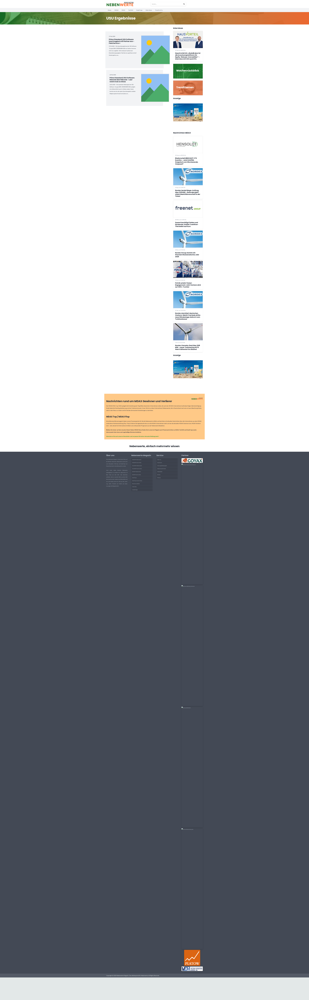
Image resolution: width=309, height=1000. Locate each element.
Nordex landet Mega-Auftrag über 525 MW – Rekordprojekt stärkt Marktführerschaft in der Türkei (187, 193)
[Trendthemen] (188, 88)
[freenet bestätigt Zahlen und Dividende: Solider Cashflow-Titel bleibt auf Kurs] (188, 208)
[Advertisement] (48, 988)
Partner (158, 474)
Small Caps (134, 477)
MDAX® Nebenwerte (136, 459)
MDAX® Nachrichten (136, 462)
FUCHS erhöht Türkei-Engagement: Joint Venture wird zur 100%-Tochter (188, 285)
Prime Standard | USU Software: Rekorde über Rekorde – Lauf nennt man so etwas (122, 80)
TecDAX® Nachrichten (137, 468)
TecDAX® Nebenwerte (137, 465)
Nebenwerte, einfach (154, 446)
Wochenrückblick (136, 483)
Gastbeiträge (135, 489)
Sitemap (159, 477)
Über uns (159, 459)
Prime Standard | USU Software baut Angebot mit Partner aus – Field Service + (121, 41)
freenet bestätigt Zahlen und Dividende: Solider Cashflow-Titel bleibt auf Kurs (186, 224)
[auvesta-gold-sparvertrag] (188, 112)
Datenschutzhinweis (161, 468)
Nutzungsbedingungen (162, 465)
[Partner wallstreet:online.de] (192, 645)
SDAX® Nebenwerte (136, 471)
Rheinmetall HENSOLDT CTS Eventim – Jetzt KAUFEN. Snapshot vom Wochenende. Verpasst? (186, 161)
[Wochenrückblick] (188, 71)
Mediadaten (159, 471)
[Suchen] (184, 4)
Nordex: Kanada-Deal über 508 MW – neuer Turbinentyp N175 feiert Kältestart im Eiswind (187, 347)
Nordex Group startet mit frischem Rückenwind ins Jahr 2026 (187, 255)
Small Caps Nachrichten (137, 480)
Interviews (134, 486)
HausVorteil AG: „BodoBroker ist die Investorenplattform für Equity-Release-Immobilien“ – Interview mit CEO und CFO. (187, 56)
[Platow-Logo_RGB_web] (192, 958)
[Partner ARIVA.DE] (192, 767)
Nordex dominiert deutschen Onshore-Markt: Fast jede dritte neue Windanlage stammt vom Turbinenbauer (187, 316)
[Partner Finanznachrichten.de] (192, 524)
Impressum (159, 462)
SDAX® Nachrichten (136, 474)
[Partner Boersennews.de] (192, 888)
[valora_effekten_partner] (192, 969)
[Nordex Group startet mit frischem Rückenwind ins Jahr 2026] (188, 239)
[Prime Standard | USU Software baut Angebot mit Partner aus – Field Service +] (155, 50)
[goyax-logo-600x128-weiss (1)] (192, 460)
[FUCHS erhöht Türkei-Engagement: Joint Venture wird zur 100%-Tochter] (188, 269)
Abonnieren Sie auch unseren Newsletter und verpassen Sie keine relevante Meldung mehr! (132, 436)
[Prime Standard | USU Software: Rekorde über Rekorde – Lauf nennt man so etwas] (155, 88)
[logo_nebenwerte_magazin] (120, 4)
